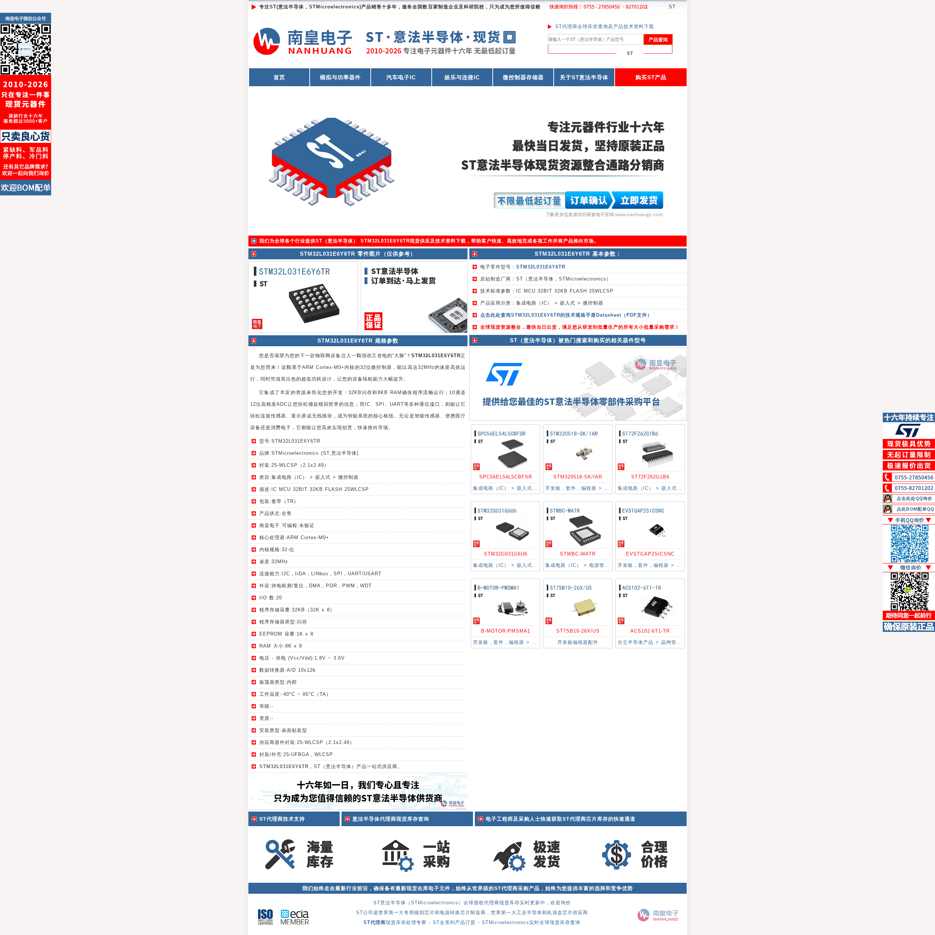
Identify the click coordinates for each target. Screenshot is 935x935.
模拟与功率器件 (340, 77)
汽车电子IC (401, 77)
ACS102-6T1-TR (650, 631)
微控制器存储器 (523, 77)
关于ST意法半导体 (584, 77)
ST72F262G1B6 (650, 477)
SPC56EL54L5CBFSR (505, 477)
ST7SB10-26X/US (578, 631)
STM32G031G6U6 (505, 554)
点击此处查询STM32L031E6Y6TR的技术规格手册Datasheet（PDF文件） (566, 315)
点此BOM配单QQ (915, 509)
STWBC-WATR (578, 554)
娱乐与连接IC (462, 77)
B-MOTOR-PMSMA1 (505, 631)
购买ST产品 (651, 77)
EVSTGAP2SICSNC (650, 554)
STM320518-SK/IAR (577, 477)
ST (672, 6)
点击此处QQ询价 (914, 498)
